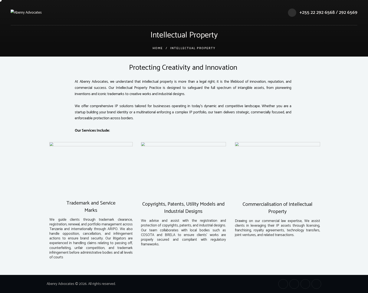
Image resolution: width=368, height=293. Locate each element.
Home (157, 48)
